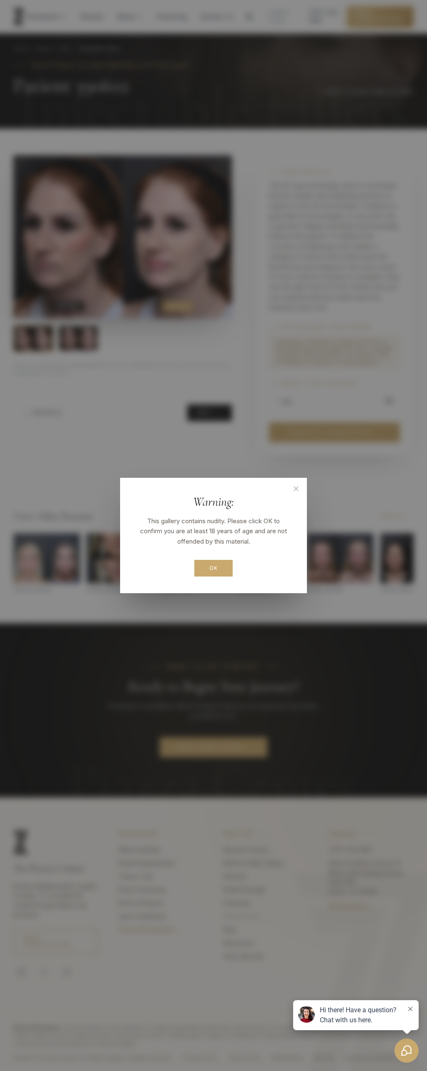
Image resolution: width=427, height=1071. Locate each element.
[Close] (296, 488)
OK (213, 568)
